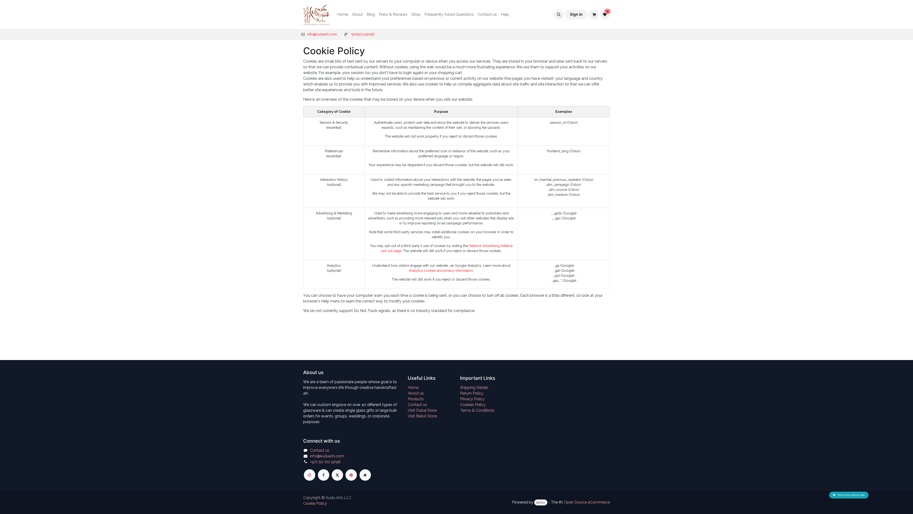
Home (413, 387)
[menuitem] (342, 14)
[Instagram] (309, 475)
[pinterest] (351, 475)
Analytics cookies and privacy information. (441, 270)
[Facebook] (323, 475)
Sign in (576, 14)
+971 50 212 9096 (325, 462)
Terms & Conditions (477, 410)
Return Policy (471, 393)
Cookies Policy (473, 404)
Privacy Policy (472, 399)
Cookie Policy (315, 503)
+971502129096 (362, 34)
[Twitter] (337, 475)
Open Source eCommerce (587, 502)
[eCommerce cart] (594, 15)
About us (416, 393)
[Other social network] (365, 475)
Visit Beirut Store (422, 416)
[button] (559, 15)
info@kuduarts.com (322, 34)
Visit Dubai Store (422, 410)
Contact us (417, 404)
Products (416, 399)
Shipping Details (474, 387)
